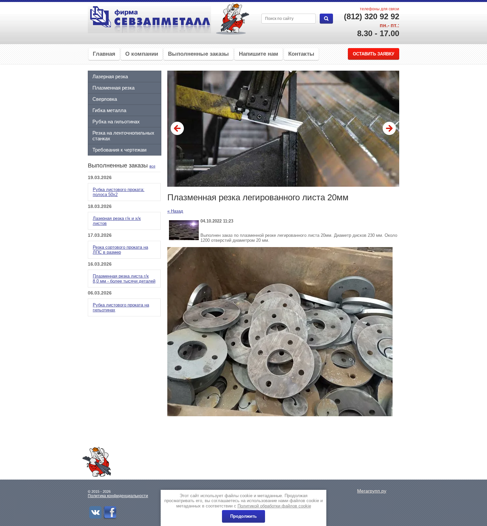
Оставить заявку (373, 53)
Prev (177, 129)
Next (389, 129)
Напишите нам (258, 54)
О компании (141, 54)
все (152, 166)
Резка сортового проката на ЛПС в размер (120, 250)
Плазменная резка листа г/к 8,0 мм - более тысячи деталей (124, 279)
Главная (104, 54)
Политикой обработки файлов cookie (274, 505)
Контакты (301, 54)
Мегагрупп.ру (371, 490)
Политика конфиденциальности (118, 495)
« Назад (175, 211)
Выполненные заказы (198, 54)
